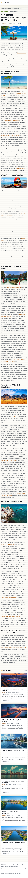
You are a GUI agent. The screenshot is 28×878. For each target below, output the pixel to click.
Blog (6, 6)
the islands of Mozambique (8, 460)
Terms (25, 871)
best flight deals (20, 168)
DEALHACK (5, 2)
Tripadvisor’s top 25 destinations (10, 135)
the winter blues (21, 53)
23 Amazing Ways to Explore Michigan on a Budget (13, 751)
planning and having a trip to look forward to (13, 647)
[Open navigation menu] (26, 2)
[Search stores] (20, 2)
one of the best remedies (14, 287)
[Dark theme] (23, 2)
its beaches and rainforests (11, 120)
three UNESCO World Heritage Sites (11, 616)
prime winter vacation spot (8, 597)
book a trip (16, 416)
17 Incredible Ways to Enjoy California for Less (13, 720)
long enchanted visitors (7, 544)
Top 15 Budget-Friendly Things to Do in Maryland (13, 781)
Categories (14, 868)
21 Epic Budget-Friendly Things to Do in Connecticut (13, 812)
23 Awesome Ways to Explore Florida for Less (13, 843)
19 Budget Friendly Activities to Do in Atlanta (12, 689)
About (2, 871)
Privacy (14, 871)
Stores (2, 868)
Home (2, 6)
